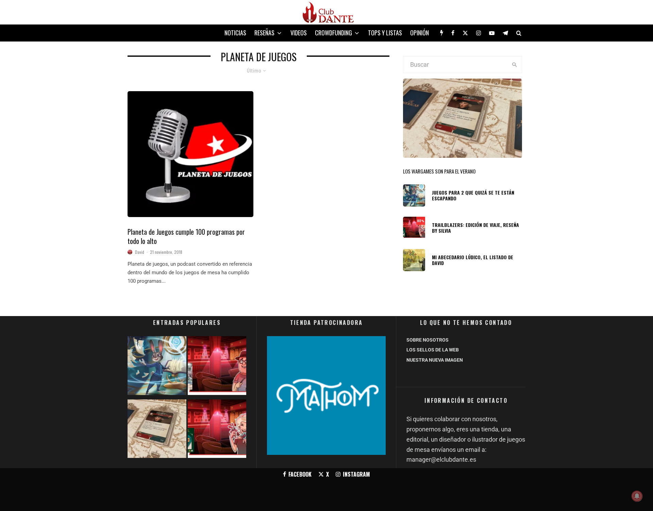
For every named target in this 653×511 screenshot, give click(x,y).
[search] (514, 64)
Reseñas (264, 32)
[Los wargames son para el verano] (157, 430)
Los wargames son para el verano (439, 171)
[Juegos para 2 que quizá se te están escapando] (157, 367)
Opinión (419, 32)
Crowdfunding (333, 32)
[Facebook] (452, 33)
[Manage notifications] (637, 496)
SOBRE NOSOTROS (427, 340)
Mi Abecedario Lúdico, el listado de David (472, 260)
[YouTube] (492, 33)
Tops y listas (385, 32)
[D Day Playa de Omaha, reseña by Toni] (217, 367)
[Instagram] (478, 33)
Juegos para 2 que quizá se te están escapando (473, 195)
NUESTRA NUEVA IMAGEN (434, 360)
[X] (465, 33)
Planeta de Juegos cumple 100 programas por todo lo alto (186, 236)
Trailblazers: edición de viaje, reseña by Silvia (475, 228)
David (139, 252)
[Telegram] (505, 33)
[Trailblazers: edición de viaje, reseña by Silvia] (217, 430)
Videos (298, 32)
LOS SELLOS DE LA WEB (432, 349)
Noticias (235, 32)
